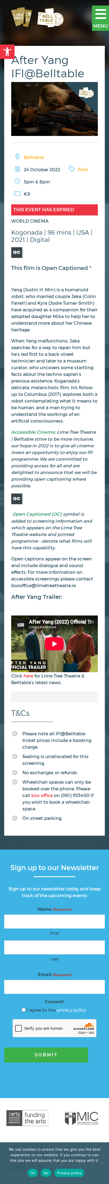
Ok (32, 1173)
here (28, 675)
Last (54, 958)
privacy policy (71, 1009)
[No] (102, 1163)
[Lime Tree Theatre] (39, 18)
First (54, 932)
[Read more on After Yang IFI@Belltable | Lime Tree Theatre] (54, 109)
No (46, 1173)
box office (42, 795)
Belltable (34, 157)
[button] (7, 51)
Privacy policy (69, 1173)
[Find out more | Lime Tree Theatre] (27, 1118)
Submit (46, 1055)
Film (83, 169)
